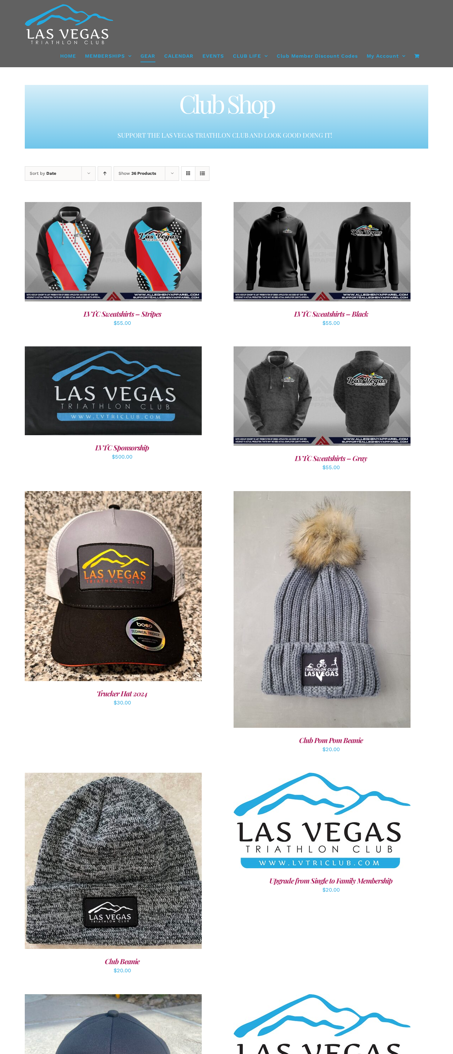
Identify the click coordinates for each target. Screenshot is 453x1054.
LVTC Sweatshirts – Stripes (122, 313)
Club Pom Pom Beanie (331, 740)
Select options (306, 1043)
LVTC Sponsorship (122, 447)
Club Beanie (122, 961)
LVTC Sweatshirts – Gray (331, 458)
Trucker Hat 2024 (122, 693)
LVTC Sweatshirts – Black (331, 313)
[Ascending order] (104, 173)
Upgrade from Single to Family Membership (330, 880)
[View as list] (202, 173)
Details (113, 252)
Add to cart (97, 392)
